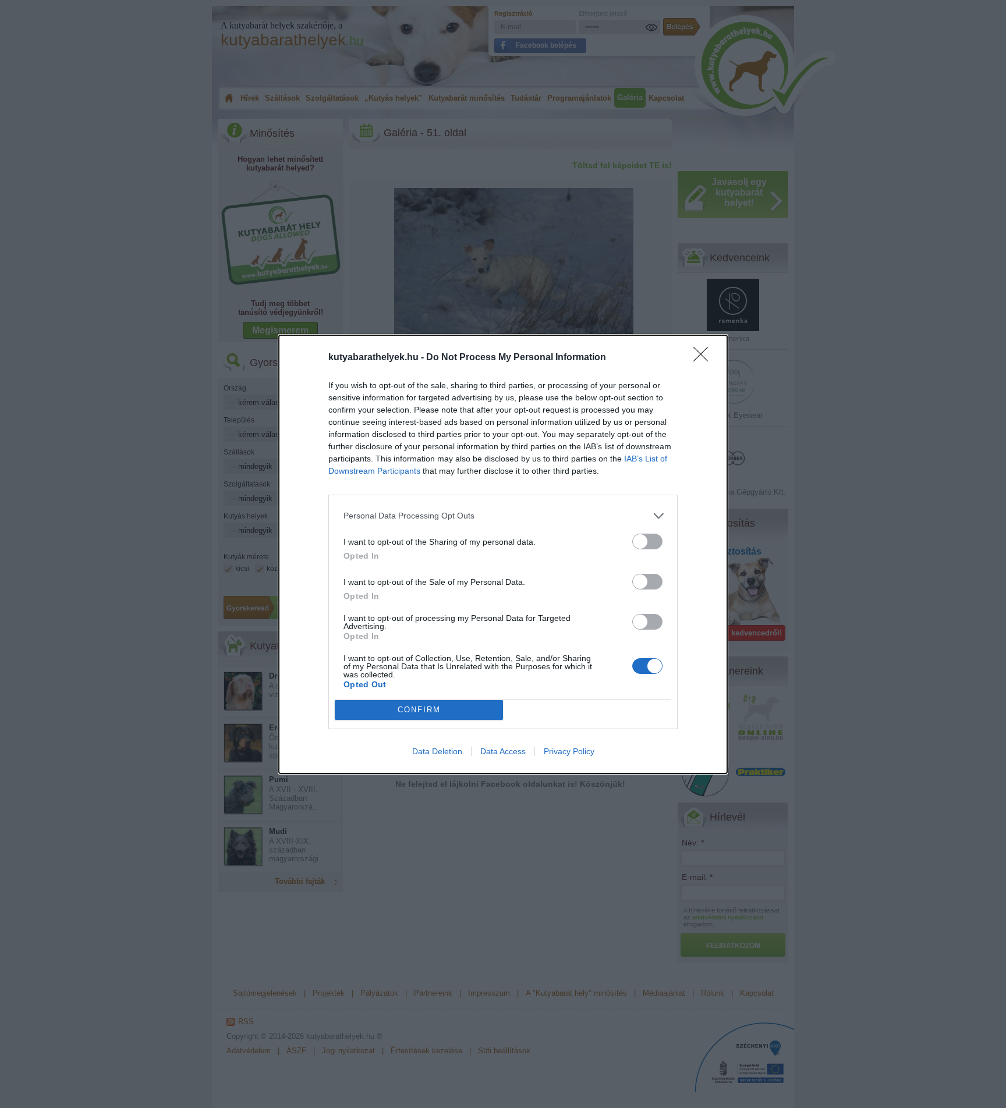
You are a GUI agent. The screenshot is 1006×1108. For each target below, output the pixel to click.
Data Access (503, 751)
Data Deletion (437, 751)
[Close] (704, 358)
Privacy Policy (569, 751)
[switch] (647, 541)
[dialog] (503, 554)
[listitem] (503, 516)
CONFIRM (419, 709)
